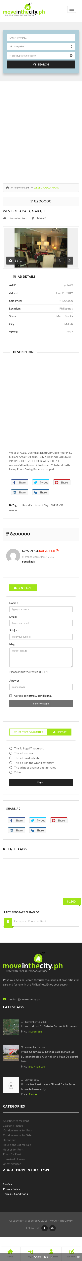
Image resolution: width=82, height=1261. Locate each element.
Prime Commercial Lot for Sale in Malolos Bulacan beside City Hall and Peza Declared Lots (49, 1057)
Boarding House (13, 1125)
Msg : (12, 644)
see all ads (28, 561)
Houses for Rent (13, 1149)
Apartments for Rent (16, 1120)
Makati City (41, 505)
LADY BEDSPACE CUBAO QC (21, 912)
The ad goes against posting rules (35, 767)
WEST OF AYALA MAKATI (24, 211)
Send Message (41, 703)
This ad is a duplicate (27, 758)
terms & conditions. (39, 695)
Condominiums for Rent (17, 1130)
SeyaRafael (30, 551)
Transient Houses (14, 1159)
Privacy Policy (11, 1189)
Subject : (14, 630)
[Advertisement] (41, 130)
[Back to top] (69, 1236)
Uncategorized (12, 1163)
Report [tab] (62, 732)
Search (43, 64)
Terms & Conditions (15, 1194)
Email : (13, 616)
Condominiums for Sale (17, 1135)
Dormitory (9, 1140)
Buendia (27, 505)
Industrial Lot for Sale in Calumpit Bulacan (49, 1026)
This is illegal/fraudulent (29, 748)
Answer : (14, 680)
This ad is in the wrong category (34, 762)
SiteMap (8, 1184)
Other (18, 772)
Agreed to (33, 695)
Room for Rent (21, 187)
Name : (13, 603)
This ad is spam (23, 753)
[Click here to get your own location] (71, 56)
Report (41, 782)
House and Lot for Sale (17, 1144)
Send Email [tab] (25, 587)
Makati (41, 218)
